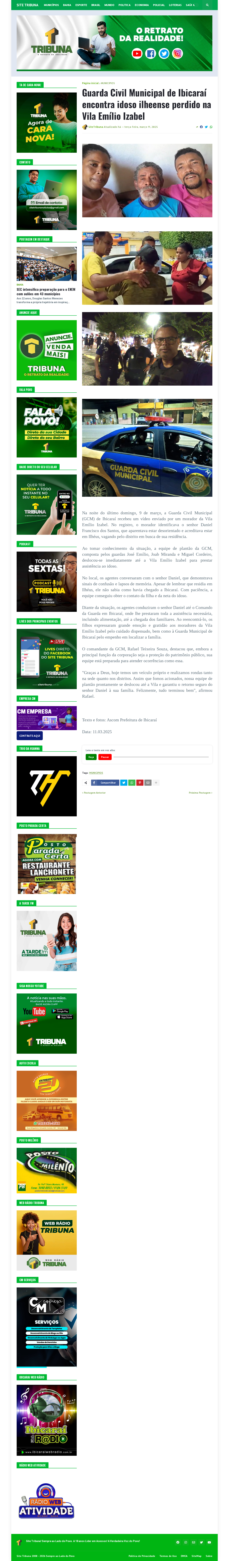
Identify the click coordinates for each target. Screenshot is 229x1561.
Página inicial (90, 83)
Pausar (105, 757)
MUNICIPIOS (108, 83)
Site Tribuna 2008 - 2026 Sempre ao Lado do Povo (45, 1556)
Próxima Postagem (200, 792)
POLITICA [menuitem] (125, 5)
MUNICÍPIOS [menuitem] (51, 5)
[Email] (148, 783)
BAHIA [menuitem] (67, 5)
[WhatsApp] (211, 127)
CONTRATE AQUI (29, 735)
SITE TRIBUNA (27, 5)
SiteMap (196, 1556)
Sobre (209, 1556)
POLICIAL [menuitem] (159, 5)
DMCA (184, 1556)
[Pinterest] (139, 783)
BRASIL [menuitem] (95, 5)
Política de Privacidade (142, 1556)
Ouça (91, 757)
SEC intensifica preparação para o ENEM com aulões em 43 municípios (46, 291)
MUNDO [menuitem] (109, 5)
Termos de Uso (168, 1556)
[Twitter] (206, 127)
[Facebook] (201, 127)
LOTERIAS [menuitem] (175, 5)
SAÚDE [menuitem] (190, 5)
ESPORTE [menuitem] (81, 5)
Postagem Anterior (95, 792)
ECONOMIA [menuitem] (142, 5)
